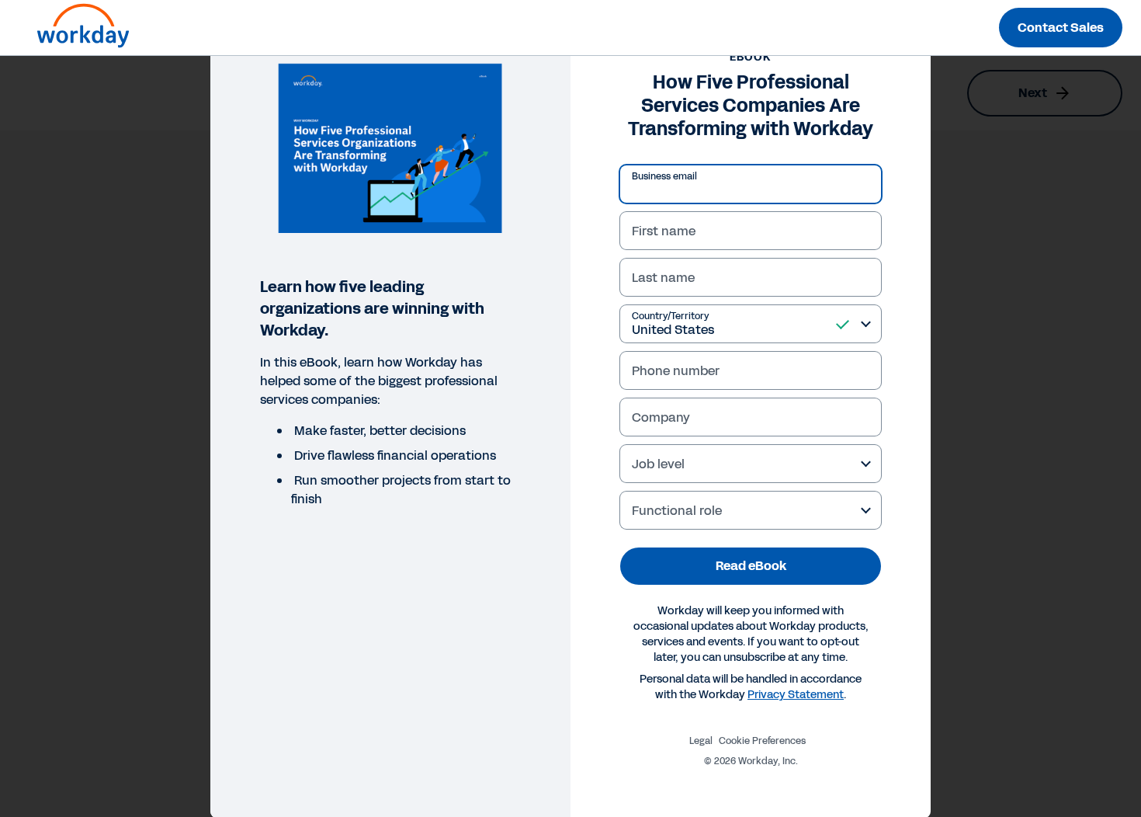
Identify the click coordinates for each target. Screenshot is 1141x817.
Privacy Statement (795, 694)
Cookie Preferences (762, 741)
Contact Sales (1061, 28)
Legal (701, 741)
